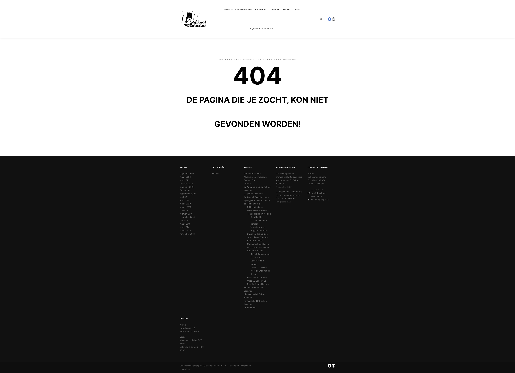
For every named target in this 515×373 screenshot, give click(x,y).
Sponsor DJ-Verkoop (190, 365)
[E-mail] (333, 19)
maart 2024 (185, 177)
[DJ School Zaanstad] (193, 19)
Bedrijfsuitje (256, 217)
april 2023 (185, 180)
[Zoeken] (321, 19)
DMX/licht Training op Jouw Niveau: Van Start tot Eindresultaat (258, 237)
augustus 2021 (187, 187)
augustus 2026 (187, 173)
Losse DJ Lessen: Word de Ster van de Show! (260, 270)
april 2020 (184, 200)
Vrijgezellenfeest (259, 230)
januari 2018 (185, 207)
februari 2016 (186, 214)
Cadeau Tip (249, 180)
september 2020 (188, 193)
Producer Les (250, 307)
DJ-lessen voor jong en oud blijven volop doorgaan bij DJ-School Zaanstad (289, 195)
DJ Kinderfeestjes (259, 220)
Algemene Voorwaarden (255, 177)
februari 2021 (186, 190)
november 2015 (187, 217)
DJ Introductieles (255, 207)
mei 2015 (184, 220)
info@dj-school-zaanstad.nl (318, 195)
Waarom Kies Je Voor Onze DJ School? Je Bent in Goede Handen (258, 280)
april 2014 (184, 227)
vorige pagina (289, 59)
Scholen (254, 224)
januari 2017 (185, 210)
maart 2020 (185, 203)
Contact (247, 183)
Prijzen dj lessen (255, 250)
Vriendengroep (258, 227)
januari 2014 (186, 230)
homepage (247, 59)
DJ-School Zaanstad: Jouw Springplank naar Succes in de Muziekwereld (257, 200)
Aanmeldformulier (252, 173)
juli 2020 (184, 197)
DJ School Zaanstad (253, 193)
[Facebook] (329, 19)
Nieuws (215, 173)
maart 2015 (185, 224)
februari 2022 (186, 183)
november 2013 (187, 234)
